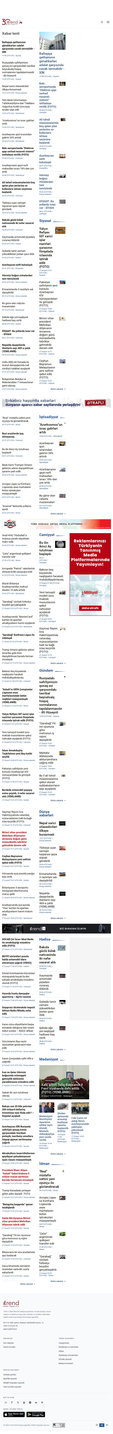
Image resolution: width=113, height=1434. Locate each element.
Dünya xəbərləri (46, 813)
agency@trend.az (10, 1329)
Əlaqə (61, 1351)
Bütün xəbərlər (57, 389)
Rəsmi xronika (9, 1347)
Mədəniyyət (48, 1059)
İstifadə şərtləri (9, 1375)
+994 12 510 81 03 (10, 1326)
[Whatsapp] (5, 1402)
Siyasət (45, 221)
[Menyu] (108, 22)
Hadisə (44, 939)
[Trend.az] (12, 22)
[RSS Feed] (42, 1402)
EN (97, 1425)
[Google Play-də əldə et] (35, 1414)
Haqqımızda (64, 1343)
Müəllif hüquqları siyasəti (13, 1383)
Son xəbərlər (8, 1343)
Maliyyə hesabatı (66, 1363)
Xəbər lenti (11, 33)
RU (107, 1425)
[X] (17, 1402)
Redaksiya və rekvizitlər (68, 1347)
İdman (44, 1164)
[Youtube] (23, 1402)
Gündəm (46, 670)
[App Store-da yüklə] (14, 1414)
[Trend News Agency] (11, 1303)
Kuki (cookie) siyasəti (12, 1387)
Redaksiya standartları (68, 1355)
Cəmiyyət (46, 535)
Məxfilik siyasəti (10, 1379)
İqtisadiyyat (48, 417)
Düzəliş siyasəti (65, 1359)
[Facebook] (11, 1402)
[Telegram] (30, 1402)
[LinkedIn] (36, 1402)
